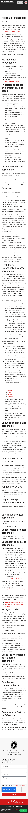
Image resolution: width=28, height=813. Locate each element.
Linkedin (10, 392)
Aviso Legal (4, 810)
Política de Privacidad (17, 809)
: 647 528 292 (14, 755)
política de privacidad (20, 785)
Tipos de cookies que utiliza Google (14, 602)
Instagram (10, 396)
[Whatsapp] (16, 801)
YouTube (10, 394)
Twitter (10, 390)
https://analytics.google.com (14, 578)
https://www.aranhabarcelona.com (11, 31)
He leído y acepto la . (14, 785)
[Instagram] (14, 801)
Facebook (10, 388)
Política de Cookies (6, 809)
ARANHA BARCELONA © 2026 (14, 806)
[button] (25, 2)
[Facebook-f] (11, 801)
